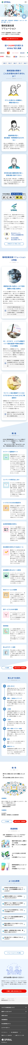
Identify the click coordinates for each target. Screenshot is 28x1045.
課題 (4, 63)
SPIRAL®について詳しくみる (14, 243)
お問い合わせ (5, 1015)
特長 (9, 63)
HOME (3, 998)
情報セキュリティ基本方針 (7, 1035)
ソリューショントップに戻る (14, 953)
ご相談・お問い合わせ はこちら (12, 38)
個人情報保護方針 (14, 1032)
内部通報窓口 (5, 1019)
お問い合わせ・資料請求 (19, 667)
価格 (25, 63)
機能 (15, 63)
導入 (20, 63)
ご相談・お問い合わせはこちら (14, 991)
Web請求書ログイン (6, 1023)
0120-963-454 (12, 690)
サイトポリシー (5, 1032)
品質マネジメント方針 (19, 1035)
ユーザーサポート (6, 1027)
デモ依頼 (7, 667)
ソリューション (10, 998)
